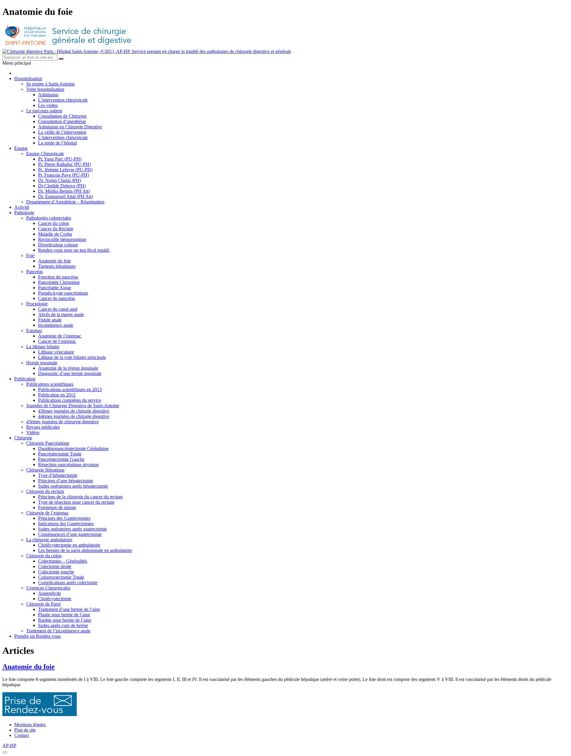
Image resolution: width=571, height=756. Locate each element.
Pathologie (24, 212)
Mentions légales (30, 724)
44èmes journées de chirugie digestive (73, 416)
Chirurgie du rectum (45, 491)
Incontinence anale (55, 325)
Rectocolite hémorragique (62, 239)
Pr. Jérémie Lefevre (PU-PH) (65, 169)
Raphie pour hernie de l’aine (64, 620)
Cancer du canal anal (57, 309)
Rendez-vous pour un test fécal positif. (74, 250)
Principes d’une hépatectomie (65, 480)
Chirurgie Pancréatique (47, 443)
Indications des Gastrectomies (66, 523)
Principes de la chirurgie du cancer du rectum (80, 496)
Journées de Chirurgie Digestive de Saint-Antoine (72, 405)
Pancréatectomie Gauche (61, 459)
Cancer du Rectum (55, 228)
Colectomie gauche (56, 571)
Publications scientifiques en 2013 (70, 389)
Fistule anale (50, 319)
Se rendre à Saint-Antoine (50, 83)
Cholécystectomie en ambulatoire (69, 544)
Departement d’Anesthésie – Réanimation (65, 201)
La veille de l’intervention (62, 132)
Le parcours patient (44, 110)
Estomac (34, 330)
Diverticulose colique (58, 244)
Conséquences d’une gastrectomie (70, 534)
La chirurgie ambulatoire (49, 539)
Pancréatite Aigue (54, 287)
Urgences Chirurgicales (48, 587)
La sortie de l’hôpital (57, 142)
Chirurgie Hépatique (45, 469)
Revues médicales (43, 427)
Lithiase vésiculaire (56, 351)
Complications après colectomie (68, 582)
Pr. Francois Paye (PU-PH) (63, 175)
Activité (21, 207)
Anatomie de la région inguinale (68, 368)
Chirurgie (23, 437)
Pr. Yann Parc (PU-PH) (59, 158)
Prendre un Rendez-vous (37, 636)
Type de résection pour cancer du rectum (76, 502)
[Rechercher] (61, 59)
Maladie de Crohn (55, 234)
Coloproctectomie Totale (61, 577)
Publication (24, 378)
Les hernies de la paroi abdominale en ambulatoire (85, 550)
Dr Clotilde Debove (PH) (62, 185)
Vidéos (32, 432)
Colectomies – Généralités (62, 561)
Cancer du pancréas (56, 298)
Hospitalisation (28, 78)
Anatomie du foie (54, 260)
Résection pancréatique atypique (68, 464)
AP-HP (9, 745)
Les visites (48, 105)
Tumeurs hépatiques (57, 266)
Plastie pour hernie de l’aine (64, 614)
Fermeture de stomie (57, 507)
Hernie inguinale (41, 362)
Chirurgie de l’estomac (47, 512)
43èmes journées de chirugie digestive (73, 410)
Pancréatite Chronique (59, 282)
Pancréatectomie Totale (59, 453)
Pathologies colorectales (48, 217)
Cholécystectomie (54, 598)
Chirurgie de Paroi (43, 603)
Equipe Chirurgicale (45, 153)
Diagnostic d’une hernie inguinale (69, 373)
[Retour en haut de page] (4, 752)
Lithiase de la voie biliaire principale (72, 357)
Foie (30, 255)
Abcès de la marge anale (61, 314)
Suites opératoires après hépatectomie (73, 486)
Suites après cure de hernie (63, 625)
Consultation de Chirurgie (62, 116)
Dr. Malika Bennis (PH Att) (64, 191)
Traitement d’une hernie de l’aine (69, 609)
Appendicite (49, 593)
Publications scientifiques (49, 384)
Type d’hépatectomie (57, 475)
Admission (48, 94)
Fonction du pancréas (58, 276)
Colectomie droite (54, 566)
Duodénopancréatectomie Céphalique (73, 448)
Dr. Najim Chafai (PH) (59, 180)
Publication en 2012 (57, 394)
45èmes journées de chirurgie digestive (62, 421)
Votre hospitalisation (45, 89)
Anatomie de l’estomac (59, 335)
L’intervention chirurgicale (63, 99)
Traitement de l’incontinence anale (58, 630)
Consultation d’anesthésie (62, 121)
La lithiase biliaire (42, 346)
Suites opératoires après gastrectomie (72, 528)
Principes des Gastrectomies (64, 518)
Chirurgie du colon (44, 555)
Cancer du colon (53, 223)
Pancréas (34, 271)
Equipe (21, 148)
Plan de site (25, 729)
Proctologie (37, 303)
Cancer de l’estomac (57, 341)
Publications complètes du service (69, 400)
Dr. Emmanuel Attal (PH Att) (65, 196)
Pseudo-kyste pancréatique (63, 292)
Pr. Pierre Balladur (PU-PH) (64, 164)
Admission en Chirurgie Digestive (70, 126)
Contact (21, 735)
